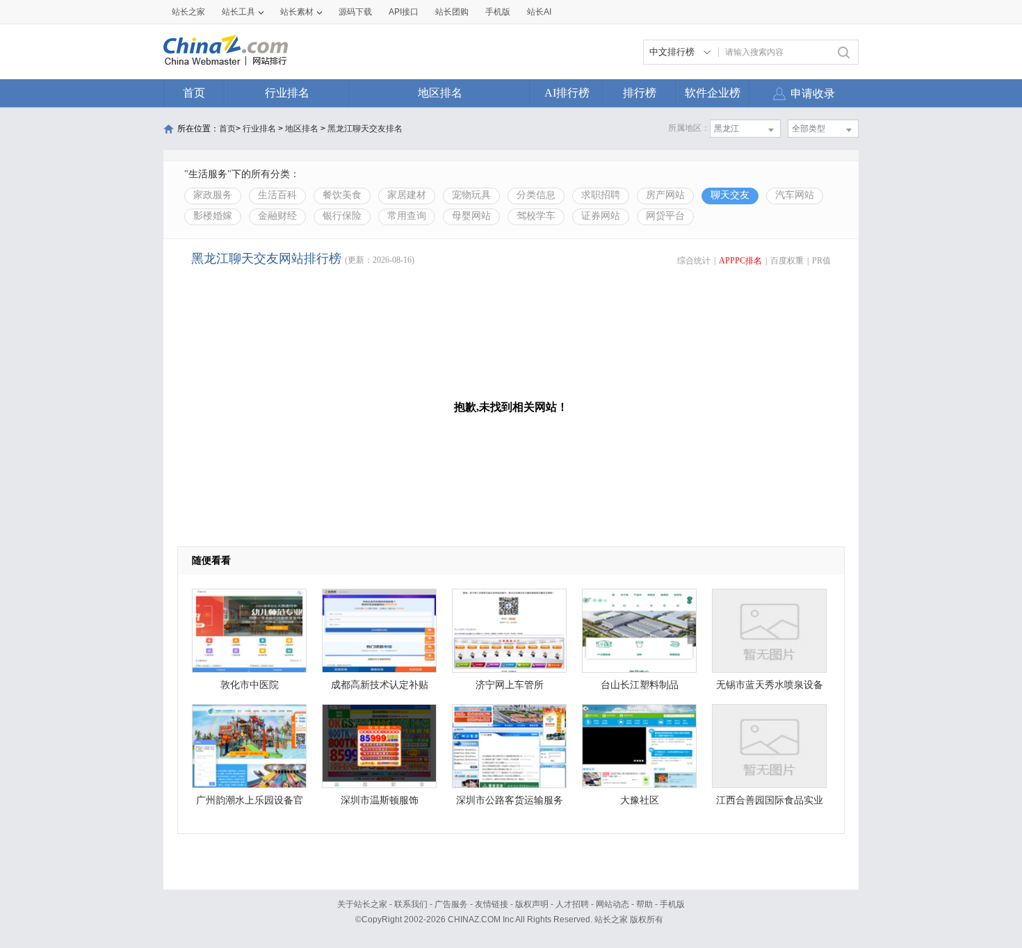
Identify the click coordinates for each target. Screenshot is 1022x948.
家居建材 (406, 195)
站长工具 (238, 12)
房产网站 (665, 195)
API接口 (404, 12)
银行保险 (342, 216)
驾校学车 (536, 216)
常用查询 (406, 216)
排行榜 (639, 93)
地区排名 (440, 93)
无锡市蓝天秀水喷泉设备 (769, 685)
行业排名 (287, 93)
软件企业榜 (712, 93)
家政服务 (212, 195)
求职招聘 (600, 195)
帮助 (644, 904)
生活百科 (277, 195)
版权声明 (532, 904)
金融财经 (277, 216)
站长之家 (188, 12)
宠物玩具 (471, 195)
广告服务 (451, 904)
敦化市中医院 (249, 685)
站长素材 (297, 12)
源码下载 (355, 12)
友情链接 (491, 904)
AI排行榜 (567, 93)
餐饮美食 (342, 195)
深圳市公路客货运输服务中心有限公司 (509, 803)
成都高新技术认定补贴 (379, 685)
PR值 (821, 260)
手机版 (672, 904)
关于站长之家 (362, 904)
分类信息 (536, 195)
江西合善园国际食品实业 (769, 800)
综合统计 (694, 260)
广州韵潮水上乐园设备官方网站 (249, 803)
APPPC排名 (740, 260)
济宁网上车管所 (510, 685)
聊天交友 (730, 195)
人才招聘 (572, 904)
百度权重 (787, 260)
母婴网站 (471, 216)
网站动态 (612, 904)
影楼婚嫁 (212, 216)
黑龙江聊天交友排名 (365, 128)
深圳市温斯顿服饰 (380, 800)
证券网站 (600, 216)
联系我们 (411, 904)
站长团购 (452, 12)
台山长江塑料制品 (640, 685)
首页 (194, 93)
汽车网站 (794, 195)
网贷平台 (665, 216)
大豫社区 (639, 800)
